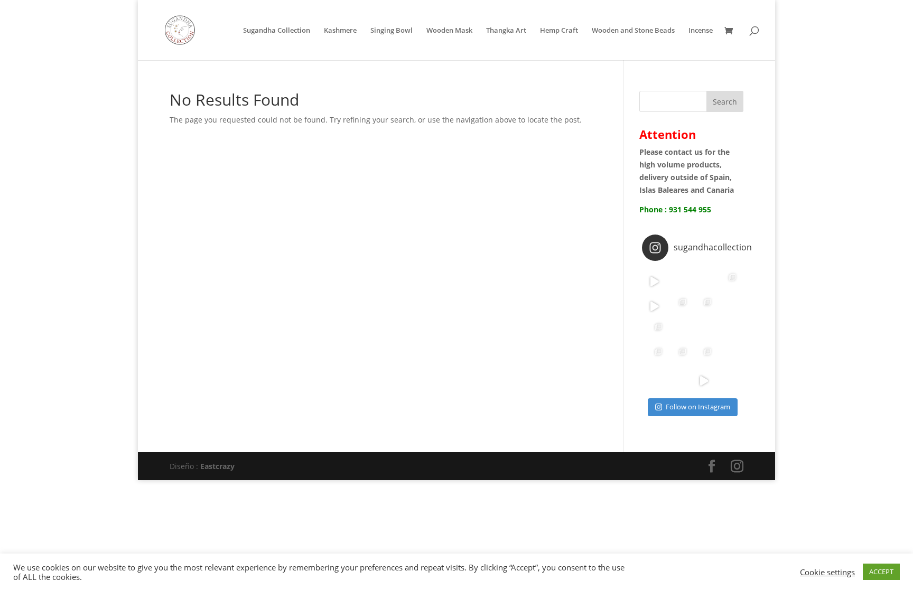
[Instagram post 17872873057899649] (654, 331)
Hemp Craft (559, 30)
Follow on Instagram (698, 406)
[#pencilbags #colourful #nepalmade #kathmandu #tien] (654, 356)
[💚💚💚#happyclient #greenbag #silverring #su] (728, 281)
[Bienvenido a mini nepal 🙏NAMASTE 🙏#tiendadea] (728, 380)
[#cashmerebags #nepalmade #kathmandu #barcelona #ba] (703, 356)
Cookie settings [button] (827, 572)
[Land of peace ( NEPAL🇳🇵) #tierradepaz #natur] (703, 306)
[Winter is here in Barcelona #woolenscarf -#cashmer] (679, 306)
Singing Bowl (391, 30)
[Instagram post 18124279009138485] (728, 306)
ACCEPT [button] (881, 571)
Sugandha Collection (276, 30)
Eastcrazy (216, 466)
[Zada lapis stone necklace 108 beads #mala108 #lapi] (703, 281)
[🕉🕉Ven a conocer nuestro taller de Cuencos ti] (654, 380)
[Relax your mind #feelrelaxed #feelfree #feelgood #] (728, 331)
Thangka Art (506, 30)
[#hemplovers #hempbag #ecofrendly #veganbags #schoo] (703, 380)
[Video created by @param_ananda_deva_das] (654, 281)
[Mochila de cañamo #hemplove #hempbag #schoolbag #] (728, 356)
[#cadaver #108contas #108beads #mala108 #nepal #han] (679, 331)
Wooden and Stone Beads (633, 30)
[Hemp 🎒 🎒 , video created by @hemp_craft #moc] (654, 306)
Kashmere (340, 30)
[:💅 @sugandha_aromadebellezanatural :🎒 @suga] (679, 281)
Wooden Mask (449, 30)
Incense (700, 30)
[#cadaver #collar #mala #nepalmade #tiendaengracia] (703, 331)
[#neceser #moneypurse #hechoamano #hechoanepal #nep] (679, 356)
